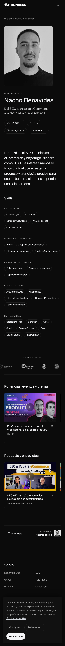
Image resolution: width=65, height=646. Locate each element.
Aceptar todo (16, 636)
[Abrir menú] (58, 4)
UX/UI (7, 579)
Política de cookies (16, 618)
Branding (9, 586)
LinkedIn (15, 123)
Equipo (8, 18)
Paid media (41, 579)
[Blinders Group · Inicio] (15, 5)
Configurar (14, 627)
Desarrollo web (12, 573)
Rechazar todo (34, 627)
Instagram (16, 130)
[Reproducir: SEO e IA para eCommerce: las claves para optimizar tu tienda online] (30, 476)
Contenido (41, 586)
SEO (37, 573)
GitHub (38, 130)
